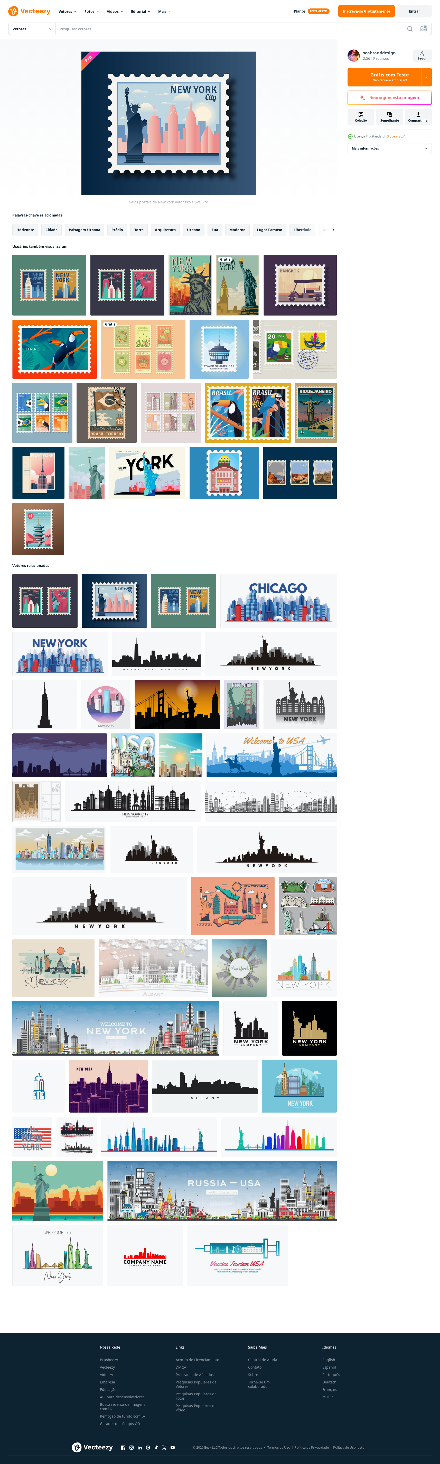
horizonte (25, 229)
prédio (117, 229)
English (328, 1359)
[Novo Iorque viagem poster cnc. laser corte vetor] (36, 801)
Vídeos (113, 11)
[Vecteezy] (29, 11)
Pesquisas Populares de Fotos (196, 1396)
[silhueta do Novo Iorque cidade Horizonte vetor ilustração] (300, 704)
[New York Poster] (190, 285)
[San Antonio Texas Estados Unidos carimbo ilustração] (219, 349)
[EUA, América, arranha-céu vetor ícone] (38, 1086)
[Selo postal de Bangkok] (300, 285)
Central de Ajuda (262, 1359)
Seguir (423, 58)
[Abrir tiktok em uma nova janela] (156, 1448)
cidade (51, 229)
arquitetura (165, 229)
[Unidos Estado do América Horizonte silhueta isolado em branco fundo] (77, 1137)
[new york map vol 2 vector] (53, 968)
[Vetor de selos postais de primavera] (143, 349)
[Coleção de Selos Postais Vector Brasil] (42, 413)
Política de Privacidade (312, 1447)
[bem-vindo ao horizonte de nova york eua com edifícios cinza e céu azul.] (115, 1028)
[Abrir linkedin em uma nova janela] (140, 1448)
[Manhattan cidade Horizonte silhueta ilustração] (156, 654)
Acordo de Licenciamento (197, 1359)
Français (329, 1389)
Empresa (107, 1382)
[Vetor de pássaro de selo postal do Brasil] (54, 349)
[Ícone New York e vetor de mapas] (233, 906)
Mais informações (365, 148)
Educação (108, 1389)
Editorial (138, 11)
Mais (162, 11)
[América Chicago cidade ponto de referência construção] (278, 601)
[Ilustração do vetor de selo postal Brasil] (295, 349)
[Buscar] (410, 29)
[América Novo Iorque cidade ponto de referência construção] (60, 654)
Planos (300, 11)
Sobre (253, 1374)
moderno (237, 229)
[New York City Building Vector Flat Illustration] (299, 1086)
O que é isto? (396, 136)
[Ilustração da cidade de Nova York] (87, 473)
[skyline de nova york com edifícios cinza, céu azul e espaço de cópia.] (239, 968)
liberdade (302, 229)
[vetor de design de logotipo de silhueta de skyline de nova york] (309, 1028)
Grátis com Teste (389, 77)
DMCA (181, 1367)
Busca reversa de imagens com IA (122, 1406)
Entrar (414, 11)
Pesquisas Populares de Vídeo (196, 1407)
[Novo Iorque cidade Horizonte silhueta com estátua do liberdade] (133, 801)
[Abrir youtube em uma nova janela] (173, 1448)
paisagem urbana (84, 229)
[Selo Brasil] (107, 413)
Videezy (106, 1374)
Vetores (65, 11)
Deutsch (329, 1382)
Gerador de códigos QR (120, 1423)
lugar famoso (269, 229)
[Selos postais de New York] (49, 285)
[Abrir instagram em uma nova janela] (131, 1448)
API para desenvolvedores (122, 1396)
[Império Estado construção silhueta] (44, 704)
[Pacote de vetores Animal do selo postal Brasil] (248, 413)
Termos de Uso (278, 1447)
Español (329, 1367)
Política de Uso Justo (348, 1447)
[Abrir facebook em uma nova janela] (123, 1448)
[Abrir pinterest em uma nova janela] (148, 1448)
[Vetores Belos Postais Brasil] (224, 473)
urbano (193, 229)
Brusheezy (109, 1359)
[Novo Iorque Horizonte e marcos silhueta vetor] (271, 654)
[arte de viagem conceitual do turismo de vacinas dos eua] (237, 1255)
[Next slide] (329, 230)
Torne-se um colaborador (259, 1384)
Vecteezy (107, 1367)
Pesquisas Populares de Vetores (196, 1384)
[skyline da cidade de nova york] (159, 1137)
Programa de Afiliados (195, 1374)
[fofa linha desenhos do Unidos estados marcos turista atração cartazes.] (133, 755)
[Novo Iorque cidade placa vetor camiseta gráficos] (32, 1137)
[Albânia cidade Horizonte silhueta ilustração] (205, 1086)
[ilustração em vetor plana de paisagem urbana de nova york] (108, 1086)
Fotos (90, 11)
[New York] (237, 285)
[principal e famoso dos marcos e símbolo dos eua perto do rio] (272, 755)
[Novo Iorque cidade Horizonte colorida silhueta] (279, 1137)
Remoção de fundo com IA (122, 1416)
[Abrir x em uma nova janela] (164, 1448)
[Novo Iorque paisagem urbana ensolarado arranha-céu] (180, 755)
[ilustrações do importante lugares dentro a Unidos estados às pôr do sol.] (177, 704)
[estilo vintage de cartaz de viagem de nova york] (241, 704)
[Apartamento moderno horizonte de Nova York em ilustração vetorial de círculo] (105, 704)
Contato (254, 1367)
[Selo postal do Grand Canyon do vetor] (300, 473)
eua (215, 229)
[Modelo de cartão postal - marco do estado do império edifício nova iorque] (38, 473)
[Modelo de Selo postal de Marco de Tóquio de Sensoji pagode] (38, 529)
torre (139, 229)
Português (331, 1374)
